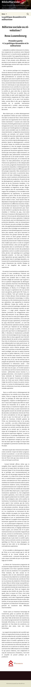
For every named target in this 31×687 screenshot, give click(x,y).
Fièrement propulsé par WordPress (15, 683)
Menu (3, 14)
